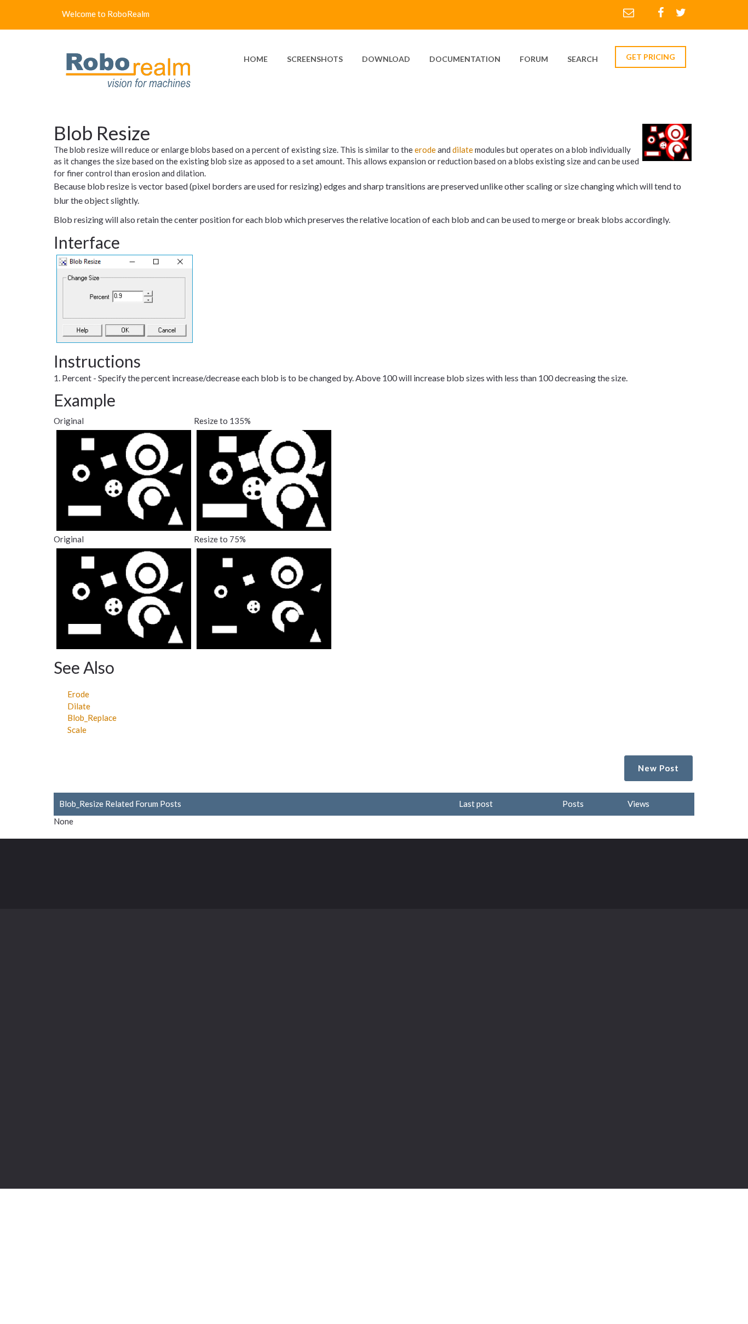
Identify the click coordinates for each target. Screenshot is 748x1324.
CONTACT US (645, 877)
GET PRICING (650, 56)
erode (425, 149)
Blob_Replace (92, 718)
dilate (462, 149)
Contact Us (399, 1038)
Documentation (407, 1016)
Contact (281, 871)
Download (305, 1016)
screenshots (315, 59)
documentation (464, 59)
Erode (78, 694)
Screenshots (401, 993)
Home (297, 993)
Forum (534, 59)
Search (582, 59)
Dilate (78, 706)
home (256, 59)
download (386, 59)
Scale (77, 730)
